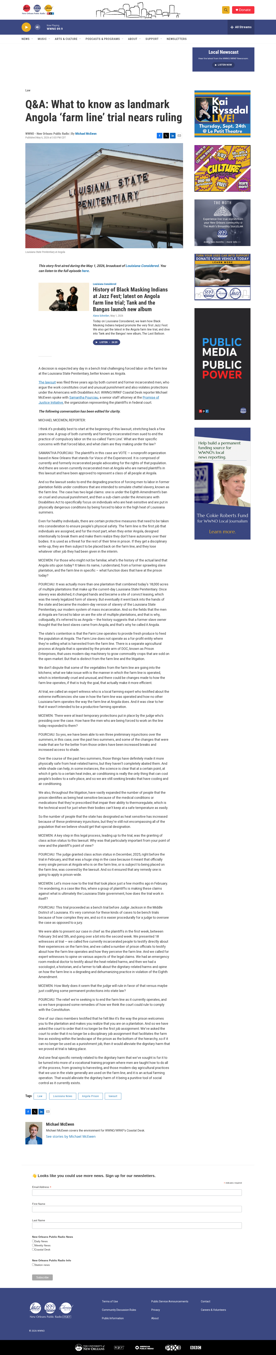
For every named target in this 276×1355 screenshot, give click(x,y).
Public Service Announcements (169, 1301)
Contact (205, 1301)
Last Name (38, 1220)
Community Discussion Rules (119, 1310)
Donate (245, 10)
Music (42, 38)
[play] (26, 27)
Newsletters (177, 38)
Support (152, 38)
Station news (42, 1264)
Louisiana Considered (104, 284)
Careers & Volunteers (213, 1310)
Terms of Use (110, 1301)
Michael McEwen (86, 133)
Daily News (41, 1241)
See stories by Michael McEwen (71, 1136)
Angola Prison (90, 1096)
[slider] (43, 27)
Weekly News (43, 1245)
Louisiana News (62, 1096)
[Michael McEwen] (33, 1133)
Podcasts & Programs (103, 38)
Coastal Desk (42, 1249)
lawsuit (113, 1096)
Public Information (113, 1318)
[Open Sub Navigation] (32, 38)
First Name (38, 1203)
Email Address (41, 1187)
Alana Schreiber (101, 315)
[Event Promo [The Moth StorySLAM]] (222, 223)
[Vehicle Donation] (222, 277)
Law (27, 90)
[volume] (37, 27)
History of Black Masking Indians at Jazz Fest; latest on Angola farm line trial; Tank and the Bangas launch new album (130, 299)
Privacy (155, 1310)
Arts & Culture (66, 38)
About (132, 38)
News (26, 38)
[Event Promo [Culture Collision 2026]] (222, 168)
